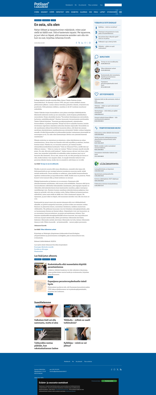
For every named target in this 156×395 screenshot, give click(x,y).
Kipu (67, 12)
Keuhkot (44, 12)
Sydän (36, 12)
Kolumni (53, 20)
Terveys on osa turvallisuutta (49, 164)
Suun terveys (39, 306)
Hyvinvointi (112, 12)
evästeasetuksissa (70, 391)
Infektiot (60, 12)
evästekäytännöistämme (61, 389)
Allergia (83, 12)
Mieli (96, 12)
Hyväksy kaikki (109, 381)
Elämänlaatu (38, 20)
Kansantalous (46, 20)
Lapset (102, 12)
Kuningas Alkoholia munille (44, 247)
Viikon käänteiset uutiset (48, 229)
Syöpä (52, 12)
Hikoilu (67, 306)
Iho (90, 12)
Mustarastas (38, 251)
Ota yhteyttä (82, 5)
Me (76, 5)
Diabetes (74, 12)
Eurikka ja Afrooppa (41, 249)
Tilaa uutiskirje (93, 5)
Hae (101, 5)
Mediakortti (69, 5)
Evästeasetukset (96, 381)
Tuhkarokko (39, 329)
